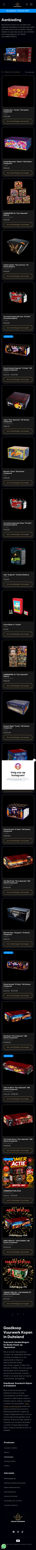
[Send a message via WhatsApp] (3, 1546)
